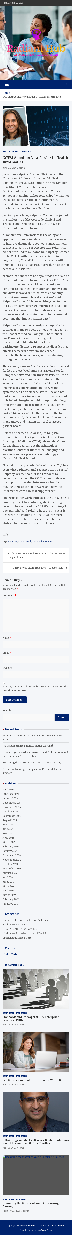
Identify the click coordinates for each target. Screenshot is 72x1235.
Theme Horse (57, 1225)
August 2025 (10, 820)
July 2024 (8, 877)
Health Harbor (11, 954)
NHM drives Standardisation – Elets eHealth (38, 567)
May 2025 (8, 833)
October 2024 (10, 864)
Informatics (38, 541)
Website (7, 667)
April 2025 (8, 837)
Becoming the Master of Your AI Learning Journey (32, 762)
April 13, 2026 (9, 1147)
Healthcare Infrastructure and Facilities (25, 933)
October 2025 (10, 811)
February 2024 (11, 899)
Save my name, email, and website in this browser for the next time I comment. (35, 688)
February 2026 (11, 793)
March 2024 (9, 894)
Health (28, 541)
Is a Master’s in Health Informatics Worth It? (28, 745)
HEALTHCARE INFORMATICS (17, 151)
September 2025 (12, 815)
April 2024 (8, 890)
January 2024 (10, 903)
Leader (48, 541)
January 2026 (10, 798)
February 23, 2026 (11, 1210)
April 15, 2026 (9, 1024)
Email (7, 652)
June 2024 (8, 881)
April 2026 (8, 789)
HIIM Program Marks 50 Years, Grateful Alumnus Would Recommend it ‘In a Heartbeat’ (36, 1142)
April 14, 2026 (9, 1084)
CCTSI (21, 541)
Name (7, 637)
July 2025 (8, 824)
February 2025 (11, 846)
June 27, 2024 (9, 167)
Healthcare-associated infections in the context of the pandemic (37, 555)
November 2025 (12, 807)
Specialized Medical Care (17, 937)
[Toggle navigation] (7, 84)
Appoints (12, 541)
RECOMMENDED (14, 965)
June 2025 (8, 828)
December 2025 (12, 802)
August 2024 (10, 872)
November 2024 (12, 859)
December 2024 (12, 855)
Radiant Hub (30, 1225)
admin (22, 167)
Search (7, 710)
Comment (9, 595)
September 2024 (12, 868)
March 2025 (9, 842)
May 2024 (8, 886)
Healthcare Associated (15, 924)
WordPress (46, 1229)
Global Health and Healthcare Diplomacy (26, 920)
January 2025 (10, 850)
